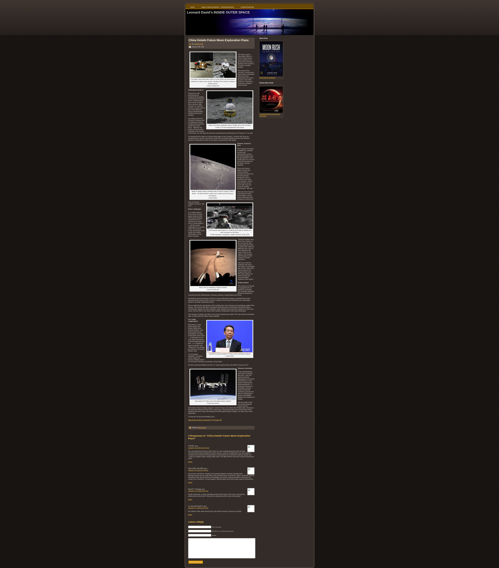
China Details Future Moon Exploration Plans (219, 40)
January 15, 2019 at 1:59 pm (198, 470)
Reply (190, 462)
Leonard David (198, 44)
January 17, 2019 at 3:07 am (198, 491)
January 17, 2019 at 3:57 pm (198, 508)
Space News (202, 427)
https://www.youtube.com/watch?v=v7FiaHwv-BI (205, 420)
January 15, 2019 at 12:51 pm (198, 448)
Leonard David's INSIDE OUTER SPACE (218, 12)
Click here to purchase (267, 78)
